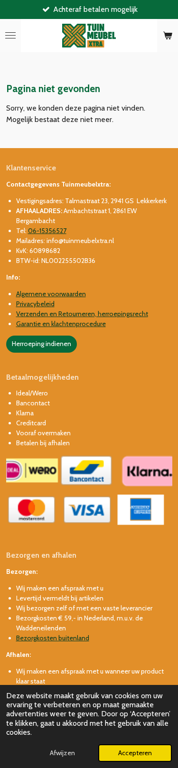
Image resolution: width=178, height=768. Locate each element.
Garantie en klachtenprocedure (61, 323)
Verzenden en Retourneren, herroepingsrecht (82, 313)
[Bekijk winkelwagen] (167, 35)
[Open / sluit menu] (10, 35)
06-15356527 (47, 230)
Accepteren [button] (135, 753)
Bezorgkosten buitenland (52, 638)
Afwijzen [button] (62, 753)
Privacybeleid (35, 304)
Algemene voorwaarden (51, 294)
